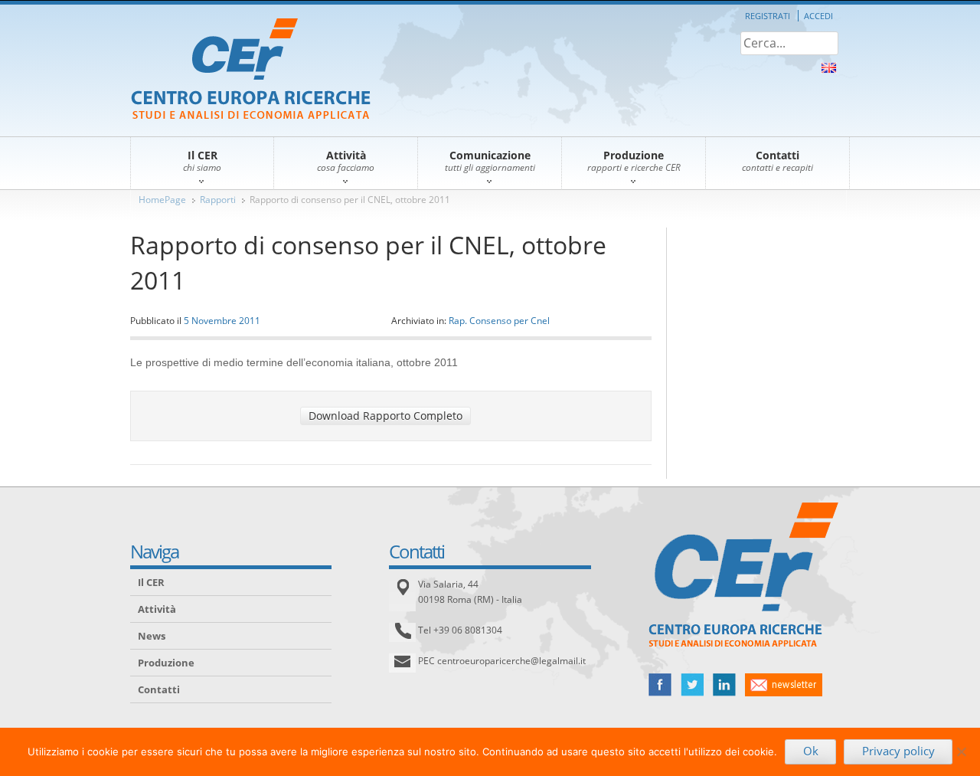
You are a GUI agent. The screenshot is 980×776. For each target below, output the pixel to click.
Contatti (159, 689)
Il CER (151, 582)
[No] (961, 751)
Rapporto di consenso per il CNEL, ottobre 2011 (350, 199)
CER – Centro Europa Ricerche (250, 70)
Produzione (166, 663)
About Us (829, 68)
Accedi (818, 15)
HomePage (162, 199)
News (151, 636)
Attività (157, 609)
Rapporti (218, 199)
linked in (724, 684)
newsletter (783, 684)
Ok (810, 750)
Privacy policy (898, 750)
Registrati (767, 15)
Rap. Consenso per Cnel (499, 320)
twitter (692, 684)
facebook (659, 684)
